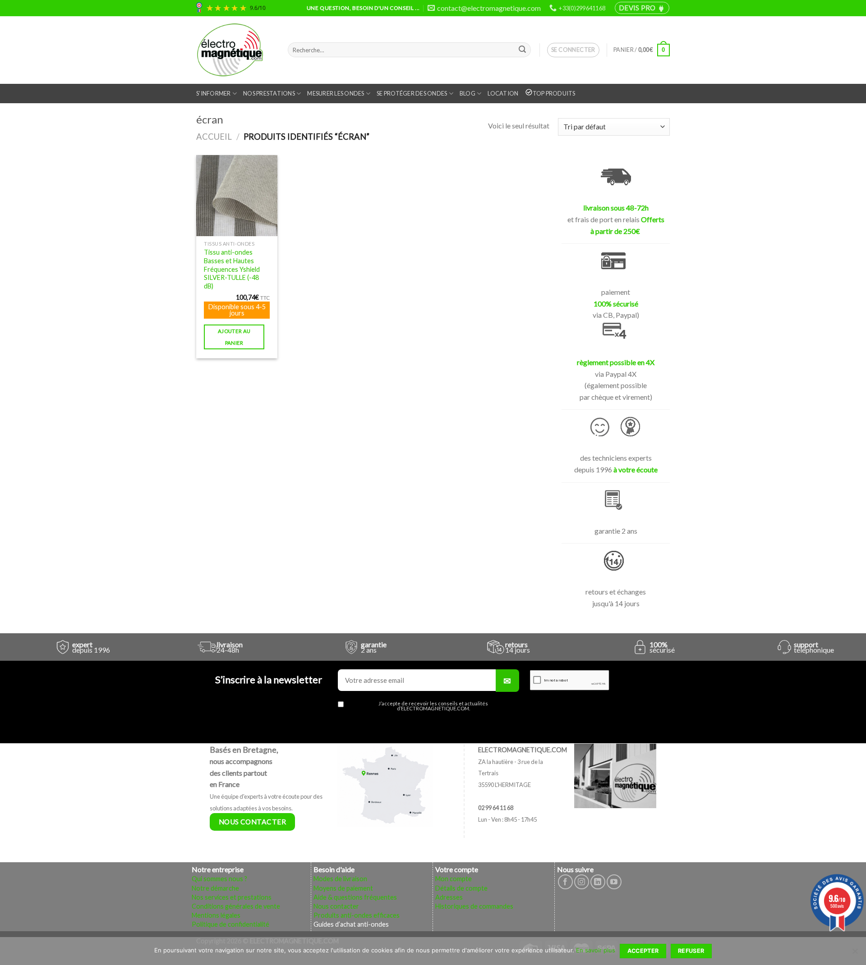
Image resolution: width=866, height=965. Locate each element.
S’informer (213, 93)
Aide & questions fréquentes (355, 897)
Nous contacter (336, 906)
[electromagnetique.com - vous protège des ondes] (235, 50)
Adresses (449, 897)
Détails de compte (461, 888)
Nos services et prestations (232, 897)
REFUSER (691, 950)
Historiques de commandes (474, 906)
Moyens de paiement (343, 888)
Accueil (214, 137)
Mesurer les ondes (335, 93)
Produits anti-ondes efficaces (356, 915)
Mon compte (453, 879)
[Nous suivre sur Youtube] (614, 881)
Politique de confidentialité (230, 924)
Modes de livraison (340, 879)
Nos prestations (269, 93)
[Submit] (522, 50)
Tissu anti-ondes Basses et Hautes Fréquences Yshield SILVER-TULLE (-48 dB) (232, 269)
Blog (467, 93)
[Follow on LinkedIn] (597, 881)
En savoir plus (595, 950)
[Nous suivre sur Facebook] (565, 881)
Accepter (643, 950)
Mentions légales (216, 915)
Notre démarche (215, 888)
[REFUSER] (854, 954)
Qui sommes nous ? (219, 879)
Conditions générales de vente (236, 906)
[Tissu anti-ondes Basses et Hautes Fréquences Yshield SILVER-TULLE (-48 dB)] (236, 195)
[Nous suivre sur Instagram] (581, 881)
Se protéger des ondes (412, 93)
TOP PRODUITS (554, 93)
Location (503, 93)
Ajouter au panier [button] (234, 336)
